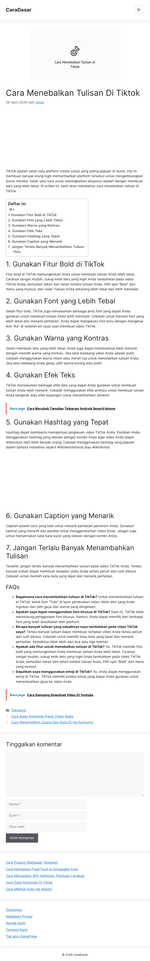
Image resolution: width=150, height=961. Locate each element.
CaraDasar (18, 10)
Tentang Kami (17, 930)
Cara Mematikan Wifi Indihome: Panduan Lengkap (45, 876)
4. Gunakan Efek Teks (25, 231)
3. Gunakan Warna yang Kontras (34, 225)
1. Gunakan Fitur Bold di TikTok (32, 215)
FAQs (17, 252)
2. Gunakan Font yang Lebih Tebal (35, 220)
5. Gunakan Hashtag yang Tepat (34, 236)
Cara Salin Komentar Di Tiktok (29, 882)
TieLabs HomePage (21, 936)
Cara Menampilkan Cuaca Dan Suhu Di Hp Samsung (52, 722)
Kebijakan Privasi (19, 916)
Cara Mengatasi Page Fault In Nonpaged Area (42, 869)
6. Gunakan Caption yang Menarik (35, 241)
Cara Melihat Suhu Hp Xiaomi (29, 889)
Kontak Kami (15, 923)
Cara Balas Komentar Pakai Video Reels (42, 716)
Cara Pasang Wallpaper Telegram (32, 862)
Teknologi (18, 710)
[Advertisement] (75, 139)
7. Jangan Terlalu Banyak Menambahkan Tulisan (46, 247)
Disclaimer (14, 910)
